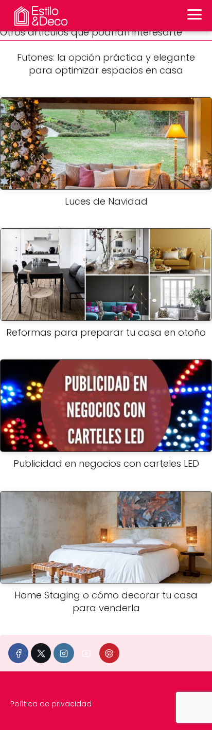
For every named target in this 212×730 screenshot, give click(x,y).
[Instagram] (64, 653)
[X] (41, 653)
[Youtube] (87, 653)
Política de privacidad (51, 704)
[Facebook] (18, 653)
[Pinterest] (109, 653)
